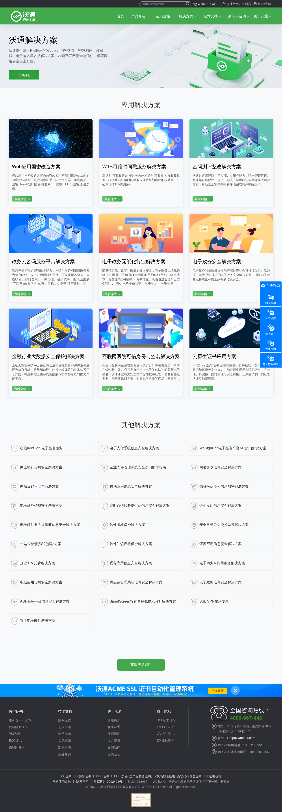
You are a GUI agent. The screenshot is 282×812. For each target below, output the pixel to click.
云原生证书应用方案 (214, 356)
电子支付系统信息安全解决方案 (134, 447)
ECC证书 (15, 740)
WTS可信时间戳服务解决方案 (134, 166)
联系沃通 (114, 727)
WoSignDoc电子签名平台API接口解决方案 (232, 447)
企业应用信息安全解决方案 (220, 505)
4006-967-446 (207, 4)
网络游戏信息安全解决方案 (220, 467)
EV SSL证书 (165, 727)
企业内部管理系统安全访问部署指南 (138, 467)
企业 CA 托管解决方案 (37, 562)
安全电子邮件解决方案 (37, 620)
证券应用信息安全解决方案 (220, 543)
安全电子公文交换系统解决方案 (224, 524)
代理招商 (114, 733)
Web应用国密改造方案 (36, 166)
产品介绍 (138, 15)
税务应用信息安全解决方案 (131, 562)
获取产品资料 (141, 664)
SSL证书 (66, 776)
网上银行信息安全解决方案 (41, 467)
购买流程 (64, 720)
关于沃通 (261, 15)
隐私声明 (82, 781)
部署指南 (64, 747)
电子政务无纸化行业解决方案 (133, 261)
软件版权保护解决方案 (127, 524)
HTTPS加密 (119, 776)
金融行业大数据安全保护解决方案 (48, 356)
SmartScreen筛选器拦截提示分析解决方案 (143, 601)
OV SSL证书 (166, 733)
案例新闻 (114, 747)
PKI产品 (14, 733)
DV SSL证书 (165, 740)
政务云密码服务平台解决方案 (43, 261)
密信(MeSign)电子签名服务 (41, 447)
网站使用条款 (61, 781)
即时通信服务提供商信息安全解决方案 (140, 505)
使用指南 (64, 733)
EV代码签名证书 (164, 776)
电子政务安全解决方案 (217, 261)
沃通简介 (114, 720)
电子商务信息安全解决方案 (41, 505)
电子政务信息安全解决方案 (220, 581)
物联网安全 (17, 747)
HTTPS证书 (101, 776)
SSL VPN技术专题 (214, 601)
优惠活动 (114, 754)
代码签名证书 (18, 727)
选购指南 (64, 727)
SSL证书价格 (212, 776)
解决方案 (186, 15)
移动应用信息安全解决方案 (131, 486)
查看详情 (22, 199)
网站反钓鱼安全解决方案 (39, 486)
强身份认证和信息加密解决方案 (224, 486)
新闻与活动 (237, 15)
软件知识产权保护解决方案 (131, 543)
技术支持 (211, 15)
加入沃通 (114, 740)
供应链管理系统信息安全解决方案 (136, 581)
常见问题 (64, 740)
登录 (261, 4)
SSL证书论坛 (166, 720)
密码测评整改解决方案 (217, 166)
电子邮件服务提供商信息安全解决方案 (50, 524)
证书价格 (163, 15)
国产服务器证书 (140, 776)
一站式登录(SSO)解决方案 (40, 543)
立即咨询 (24, 75)
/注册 (267, 4)
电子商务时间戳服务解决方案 (222, 562)
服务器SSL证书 (20, 720)
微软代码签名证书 (189, 776)
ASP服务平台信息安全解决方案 (45, 601)
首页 (120, 15)
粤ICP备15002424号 (108, 781)
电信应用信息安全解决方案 (41, 581)
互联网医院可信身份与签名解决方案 (141, 356)
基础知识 (64, 754)
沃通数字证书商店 (238, 4)
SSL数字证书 (82, 776)
